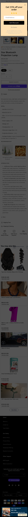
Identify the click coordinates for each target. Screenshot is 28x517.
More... (15, 514)
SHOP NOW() (22, 514)
